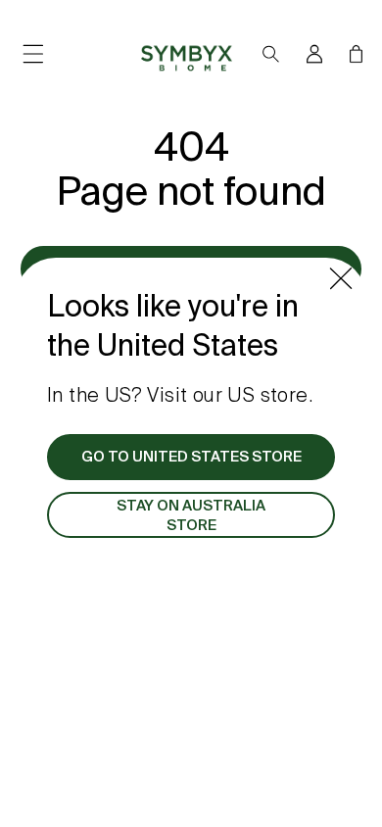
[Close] (340, 278)
